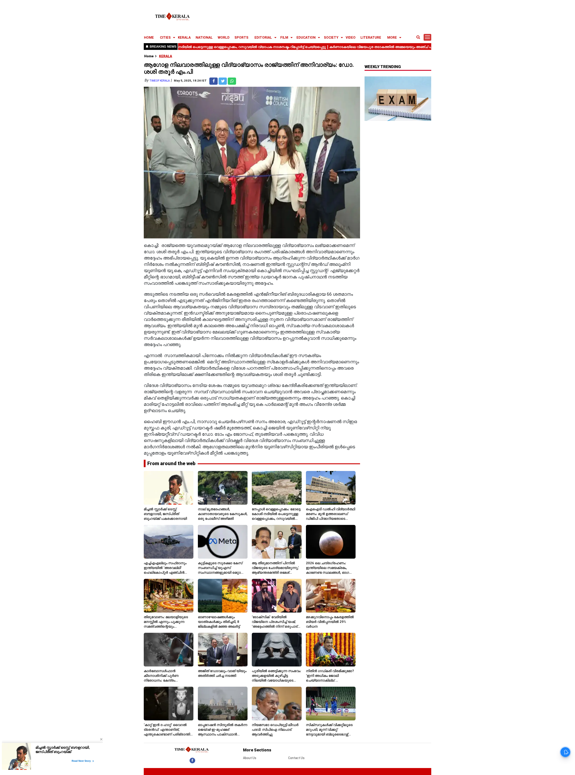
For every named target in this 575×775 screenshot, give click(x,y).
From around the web (171, 463)
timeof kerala (159, 80)
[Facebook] (192, 760)
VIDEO (351, 38)
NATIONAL (204, 38)
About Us (249, 758)
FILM (284, 38)
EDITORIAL (263, 38)
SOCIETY (331, 38)
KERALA (184, 38)
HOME (149, 38)
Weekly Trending (383, 66)
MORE (392, 38)
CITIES (165, 38)
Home (149, 56)
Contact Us (296, 758)
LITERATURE (370, 38)
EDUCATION (306, 38)
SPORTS (241, 38)
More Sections (257, 750)
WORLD (224, 38)
